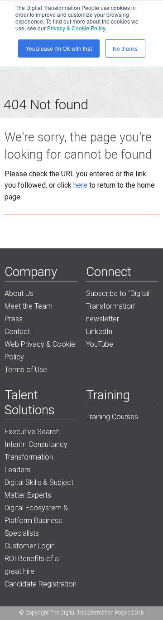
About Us (19, 293)
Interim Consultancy (36, 444)
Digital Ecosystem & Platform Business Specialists (36, 521)
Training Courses (112, 416)
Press (14, 319)
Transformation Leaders (29, 463)
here (80, 185)
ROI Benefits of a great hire (32, 565)
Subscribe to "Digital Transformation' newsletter (117, 306)
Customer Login (30, 546)
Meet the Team (29, 306)
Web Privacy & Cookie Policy (40, 350)
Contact (17, 331)
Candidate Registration (41, 584)
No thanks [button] (125, 48)
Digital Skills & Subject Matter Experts (39, 488)
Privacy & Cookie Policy (76, 28)
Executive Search (32, 431)
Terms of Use (26, 369)
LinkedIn (99, 331)
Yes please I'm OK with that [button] (59, 48)
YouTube (99, 344)
